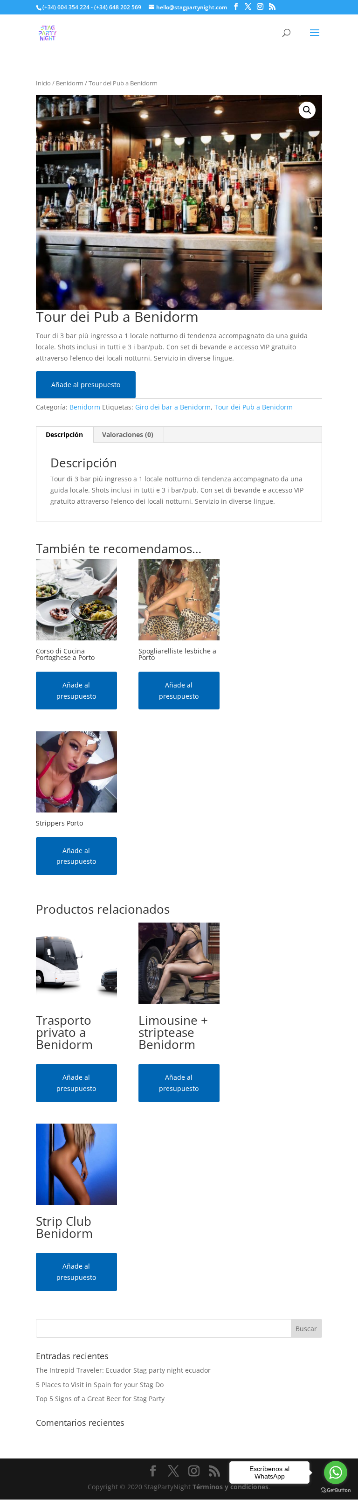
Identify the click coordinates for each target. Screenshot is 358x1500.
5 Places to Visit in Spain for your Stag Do (100, 1384)
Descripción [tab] (64, 434)
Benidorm (69, 83)
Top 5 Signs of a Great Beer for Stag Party (100, 1398)
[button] (307, 110)
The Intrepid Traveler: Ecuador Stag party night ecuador (123, 1370)
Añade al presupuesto (85, 384)
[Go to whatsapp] (335, 1472)
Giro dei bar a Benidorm (173, 407)
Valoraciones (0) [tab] (127, 434)
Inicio (43, 83)
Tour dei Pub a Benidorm (253, 407)
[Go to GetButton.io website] (336, 1490)
